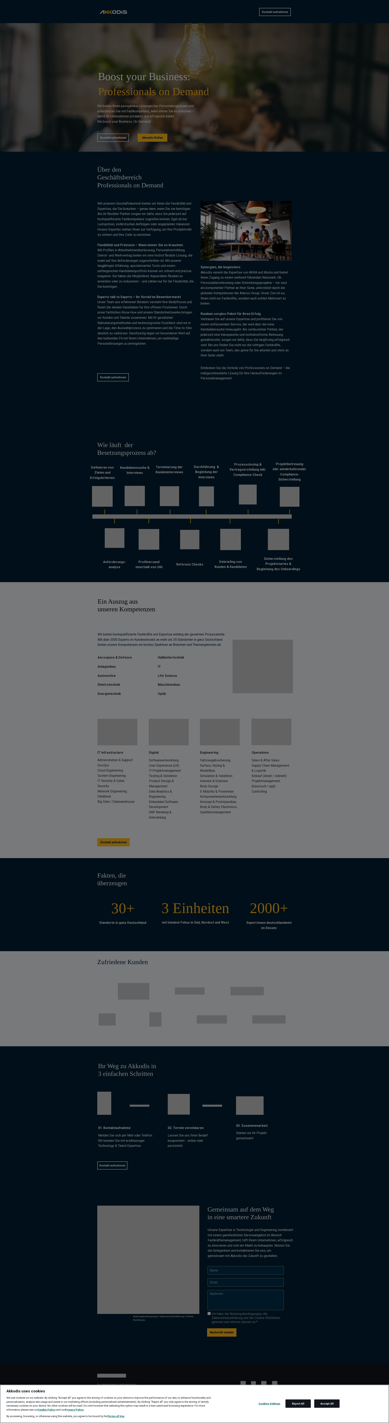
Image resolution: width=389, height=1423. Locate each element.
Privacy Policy (74, 1409)
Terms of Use (116, 1416)
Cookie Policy (47, 1409)
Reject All (298, 1403)
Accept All (327, 1403)
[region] (194, 1404)
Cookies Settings (269, 1403)
